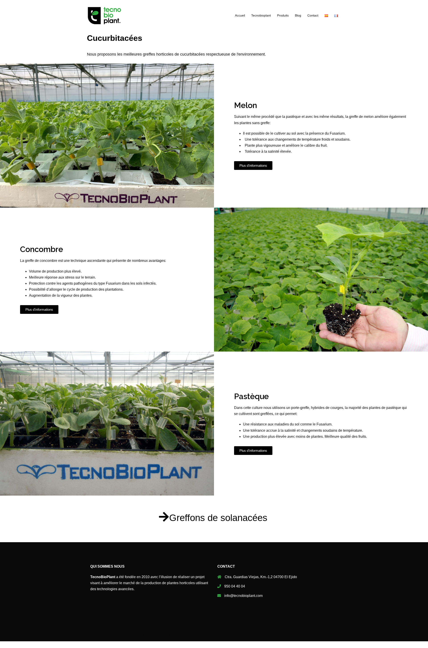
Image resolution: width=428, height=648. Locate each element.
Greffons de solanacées (218, 518)
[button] (253, 165)
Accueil (240, 15)
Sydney (165, 634)
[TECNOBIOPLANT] (104, 15)
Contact (312, 15)
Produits (283, 15)
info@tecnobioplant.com (243, 596)
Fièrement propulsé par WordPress (114, 634)
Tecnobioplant (261, 15)
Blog (298, 15)
